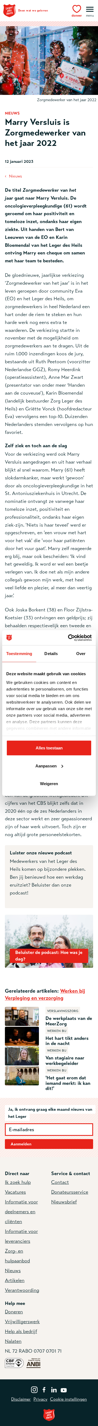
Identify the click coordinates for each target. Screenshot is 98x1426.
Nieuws (15, 176)
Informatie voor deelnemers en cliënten (21, 1211)
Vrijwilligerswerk (22, 1322)
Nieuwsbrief (64, 1202)
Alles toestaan (49, 748)
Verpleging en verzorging (34, 998)
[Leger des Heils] (49, 1415)
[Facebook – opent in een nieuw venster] (44, 1389)
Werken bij (72, 991)
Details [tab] (51, 653)
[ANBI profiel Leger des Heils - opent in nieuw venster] (33, 1363)
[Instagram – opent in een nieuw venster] (34, 1389)
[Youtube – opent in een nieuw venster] (63, 1389)
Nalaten (13, 1341)
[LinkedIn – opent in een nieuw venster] (54, 1389)
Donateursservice (69, 1192)
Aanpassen (46, 765)
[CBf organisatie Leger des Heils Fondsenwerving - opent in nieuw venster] (14, 1363)
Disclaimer (21, 1399)
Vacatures (15, 1192)
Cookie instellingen (68, 1399)
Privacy (40, 1399)
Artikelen (14, 1280)
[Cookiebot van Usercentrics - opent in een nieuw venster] (69, 637)
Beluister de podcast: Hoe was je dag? (48, 956)
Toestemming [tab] (19, 653)
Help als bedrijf (21, 1331)
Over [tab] (80, 653)
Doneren (14, 1312)
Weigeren (49, 783)
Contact (60, 1182)
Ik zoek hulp (18, 1182)
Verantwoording (22, 1290)
